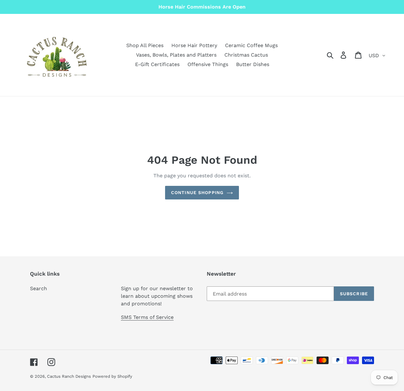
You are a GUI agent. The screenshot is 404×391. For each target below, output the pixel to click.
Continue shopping (197, 192)
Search (38, 288)
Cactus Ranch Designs (69, 376)
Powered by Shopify (112, 376)
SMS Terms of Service (147, 317)
